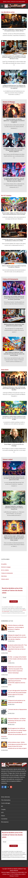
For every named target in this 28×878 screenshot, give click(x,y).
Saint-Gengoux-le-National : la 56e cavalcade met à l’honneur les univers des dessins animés (14, 354)
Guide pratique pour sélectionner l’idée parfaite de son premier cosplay (14, 325)
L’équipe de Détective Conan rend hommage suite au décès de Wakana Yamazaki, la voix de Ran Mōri (14, 388)
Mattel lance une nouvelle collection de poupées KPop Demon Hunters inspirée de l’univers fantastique (14, 298)
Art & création (5, 570)
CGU (12, 874)
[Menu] (2, 6)
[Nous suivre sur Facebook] (2, 787)
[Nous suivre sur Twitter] (5, 787)
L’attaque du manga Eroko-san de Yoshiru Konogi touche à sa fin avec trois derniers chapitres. (14, 150)
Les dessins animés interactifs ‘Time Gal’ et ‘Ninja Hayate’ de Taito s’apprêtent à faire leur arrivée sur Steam (14, 180)
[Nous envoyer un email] (8, 787)
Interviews (4, 576)
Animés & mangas (6, 567)
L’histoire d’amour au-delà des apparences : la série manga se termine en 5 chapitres (14, 121)
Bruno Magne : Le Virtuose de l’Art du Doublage (14, 445)
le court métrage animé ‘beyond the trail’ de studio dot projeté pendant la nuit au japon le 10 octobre (14, 478)
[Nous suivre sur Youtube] (11, 787)
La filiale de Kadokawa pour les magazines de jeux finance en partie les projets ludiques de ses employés (14, 87)
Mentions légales (5, 872)
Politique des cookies (19, 874)
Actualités (4, 564)
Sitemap (12, 876)
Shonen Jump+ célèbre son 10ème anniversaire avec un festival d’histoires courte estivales (14, 213)
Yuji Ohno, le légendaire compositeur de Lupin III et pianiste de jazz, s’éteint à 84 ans (14, 30)
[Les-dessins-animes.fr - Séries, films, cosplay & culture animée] (15, 6)
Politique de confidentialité (17, 872)
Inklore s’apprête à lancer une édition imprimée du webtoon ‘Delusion (14, 266)
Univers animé (5, 579)
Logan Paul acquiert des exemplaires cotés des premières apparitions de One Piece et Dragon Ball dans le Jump (14, 57)
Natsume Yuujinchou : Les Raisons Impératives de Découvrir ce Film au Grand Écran (14, 508)
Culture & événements (7, 573)
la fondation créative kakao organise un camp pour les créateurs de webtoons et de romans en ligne (14, 418)
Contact (16, 876)
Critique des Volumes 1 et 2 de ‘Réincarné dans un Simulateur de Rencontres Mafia (14, 240)
